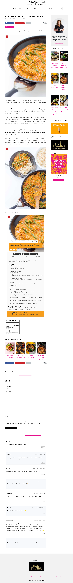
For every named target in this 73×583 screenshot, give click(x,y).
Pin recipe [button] (26, 254)
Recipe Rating (8, 386)
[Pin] (7, 36)
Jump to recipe (10, 26)
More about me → (59, 43)
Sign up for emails (36, 576)
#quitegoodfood (35, 314)
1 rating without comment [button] (25, 375)
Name (7, 411)
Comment (8, 391)
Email (7, 416)
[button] (10, 249)
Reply (43, 447)
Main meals (11, 12)
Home (6, 12)
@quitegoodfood (24, 314)
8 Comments (32, 18)
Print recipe (18, 254)
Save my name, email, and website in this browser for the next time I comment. (24, 424)
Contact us (59, 576)
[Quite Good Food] (36, 5)
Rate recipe (35, 254)
